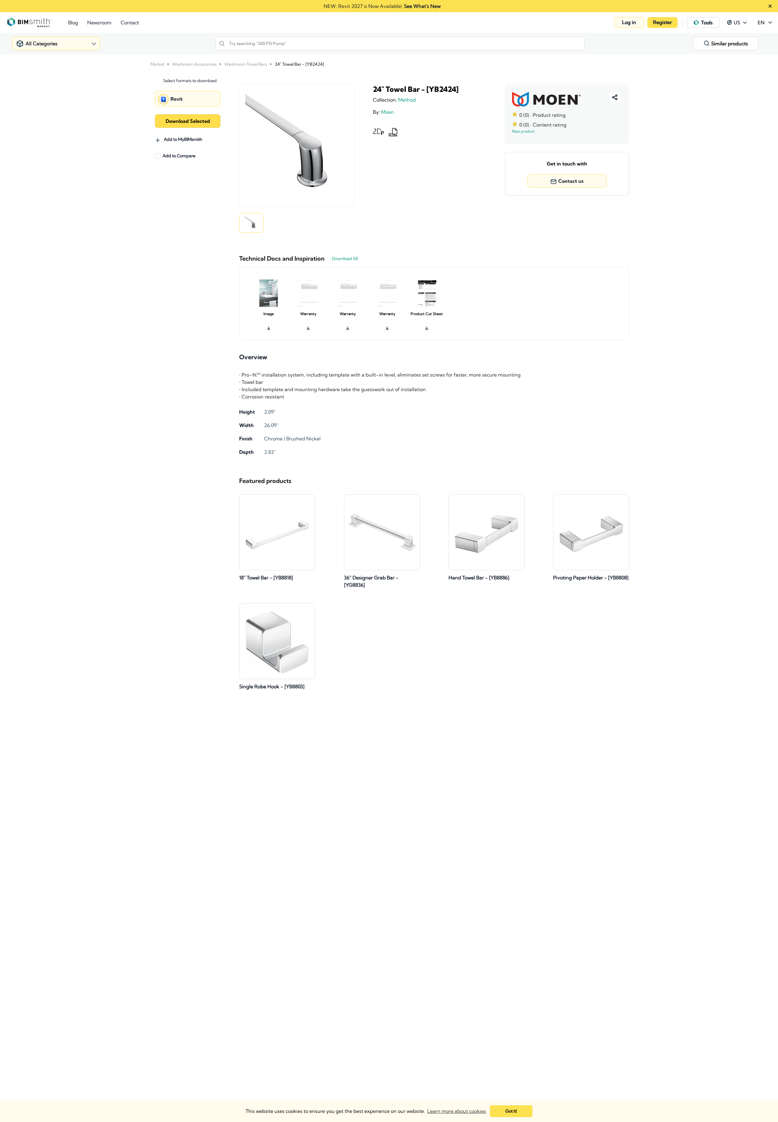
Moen (387, 112)
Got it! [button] (511, 1111)
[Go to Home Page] (37, 22)
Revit (176, 99)
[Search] (221, 43)
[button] (629, 22)
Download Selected (188, 121)
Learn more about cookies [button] (456, 1111)
